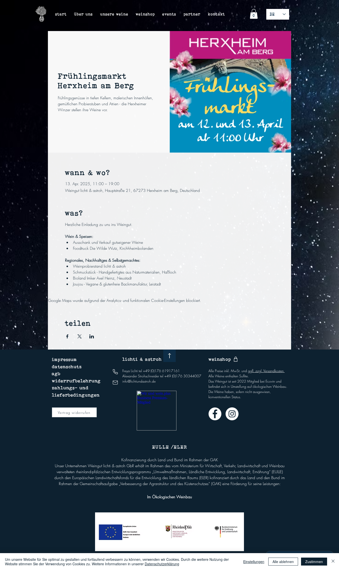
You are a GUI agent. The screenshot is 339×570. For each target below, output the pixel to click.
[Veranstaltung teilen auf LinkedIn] (91, 336)
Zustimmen (314, 561)
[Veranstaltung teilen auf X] (79, 336)
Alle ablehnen (283, 561)
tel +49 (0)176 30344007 (180, 376)
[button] (254, 14)
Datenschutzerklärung (162, 563)
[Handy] (115, 372)
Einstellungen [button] (253, 561)
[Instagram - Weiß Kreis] (232, 413)
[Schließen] (333, 561)
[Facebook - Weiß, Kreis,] (214, 413)
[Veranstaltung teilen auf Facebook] (67, 336)
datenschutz (67, 366)
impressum (64, 359)
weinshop (219, 359)
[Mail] (115, 382)
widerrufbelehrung (76, 380)
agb (56, 373)
